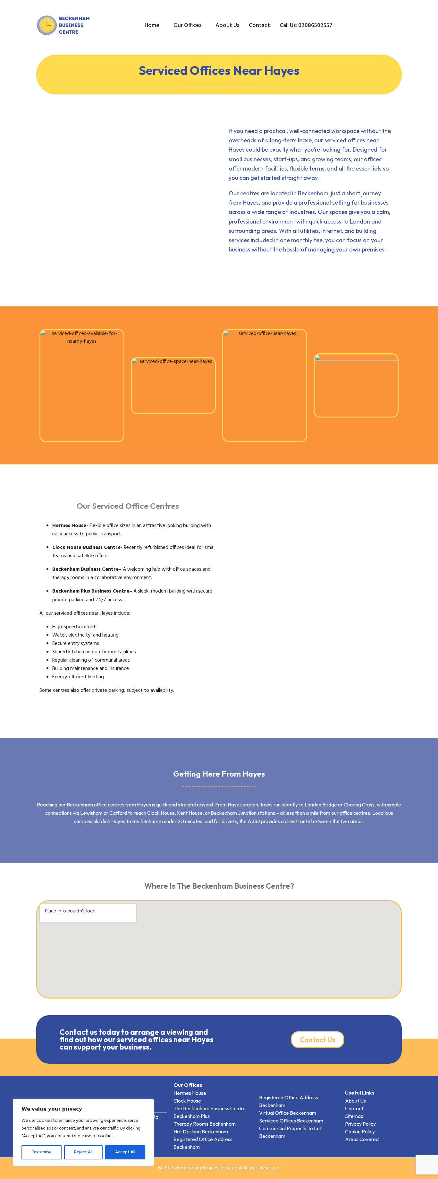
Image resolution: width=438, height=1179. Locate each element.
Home (152, 25)
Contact (259, 25)
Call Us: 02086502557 (306, 25)
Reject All (83, 1152)
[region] (83, 1132)
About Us (227, 25)
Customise (41, 1152)
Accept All (125, 1152)
